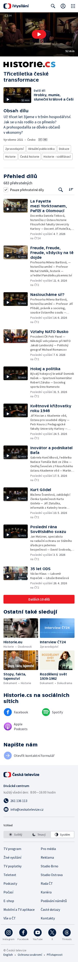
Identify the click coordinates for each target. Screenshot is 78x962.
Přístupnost (54, 955)
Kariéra (46, 892)
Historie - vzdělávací (57, 156)
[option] (15, 835)
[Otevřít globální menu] (73, 6)
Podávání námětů (54, 901)
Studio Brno (49, 866)
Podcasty (10, 883)
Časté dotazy (50, 909)
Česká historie (29, 156)
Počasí (8, 892)
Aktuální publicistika (41, 149)
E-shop (8, 901)
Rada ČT (47, 883)
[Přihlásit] (63, 6)
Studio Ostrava (52, 875)
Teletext (9, 875)
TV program (12, 848)
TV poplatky (12, 866)
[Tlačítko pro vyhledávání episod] (60, 190)
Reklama (47, 857)
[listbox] (39, 834)
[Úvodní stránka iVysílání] (16, 6)
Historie (10, 156)
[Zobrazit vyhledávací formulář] (53, 6)
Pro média (48, 848)
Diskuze (64, 149)
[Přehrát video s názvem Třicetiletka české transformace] (39, 34)
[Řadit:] (71, 189)
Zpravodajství (14, 149)
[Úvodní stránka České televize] (21, 774)
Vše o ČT (9, 918)
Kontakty (48, 918)
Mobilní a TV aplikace (19, 909)
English (8, 955)
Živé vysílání (12, 857)
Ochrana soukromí (30, 955)
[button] (39, 34)
